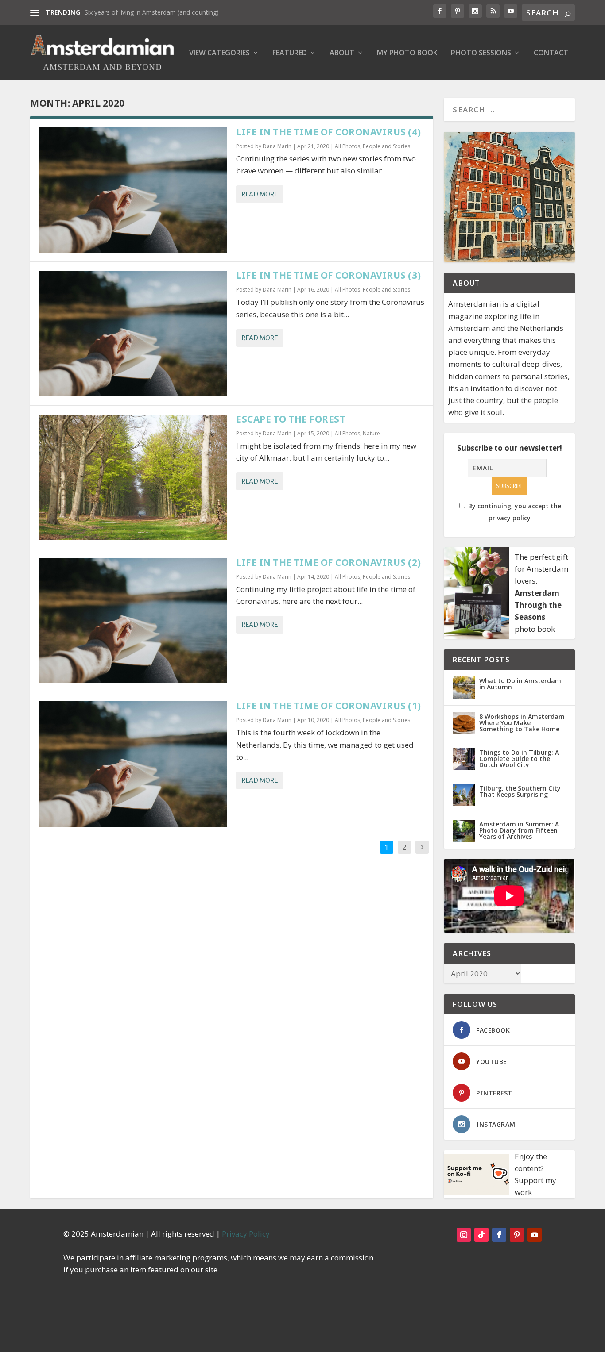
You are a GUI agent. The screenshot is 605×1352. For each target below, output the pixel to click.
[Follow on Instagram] (464, 1235)
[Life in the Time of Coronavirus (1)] (133, 763)
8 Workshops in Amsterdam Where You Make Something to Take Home (522, 722)
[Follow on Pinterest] (517, 1235)
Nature (371, 433)
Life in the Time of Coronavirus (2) (328, 562)
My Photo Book (407, 53)
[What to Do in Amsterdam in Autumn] (464, 687)
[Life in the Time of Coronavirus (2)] (133, 620)
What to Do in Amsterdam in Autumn (520, 683)
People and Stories (386, 146)
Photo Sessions (481, 53)
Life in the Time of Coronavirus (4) (328, 132)
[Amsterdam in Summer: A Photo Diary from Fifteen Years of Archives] (464, 831)
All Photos (347, 146)
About (342, 53)
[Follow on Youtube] (534, 1235)
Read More (259, 194)
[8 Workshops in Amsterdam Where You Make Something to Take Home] (464, 723)
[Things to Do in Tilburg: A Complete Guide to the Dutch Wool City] (464, 759)
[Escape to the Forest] (133, 477)
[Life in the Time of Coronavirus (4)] (133, 190)
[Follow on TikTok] (481, 1235)
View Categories (219, 53)
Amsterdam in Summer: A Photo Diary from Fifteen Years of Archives (519, 830)
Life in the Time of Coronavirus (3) (328, 275)
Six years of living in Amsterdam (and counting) (152, 12)
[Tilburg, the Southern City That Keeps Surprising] (464, 795)
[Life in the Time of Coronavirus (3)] (133, 333)
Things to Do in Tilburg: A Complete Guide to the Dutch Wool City (519, 758)
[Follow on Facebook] (499, 1235)
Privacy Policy (246, 1234)
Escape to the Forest (290, 419)
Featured (289, 53)
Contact (551, 53)
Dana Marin (277, 146)
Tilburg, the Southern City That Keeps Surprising (520, 791)
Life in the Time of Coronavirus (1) (328, 705)
